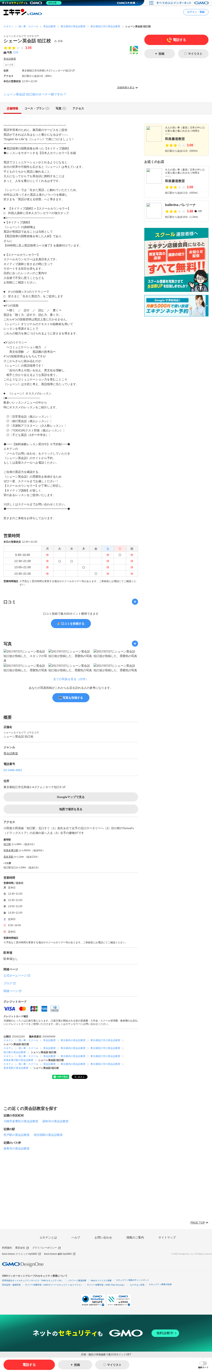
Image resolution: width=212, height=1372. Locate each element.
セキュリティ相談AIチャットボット (132, 1280)
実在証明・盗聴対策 (11, 1285)
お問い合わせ (103, 1237)
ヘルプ (75, 1237)
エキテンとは (48, 1237)
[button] (203, 1364)
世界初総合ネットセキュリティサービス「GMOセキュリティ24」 (32, 1280)
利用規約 (7, 1247)
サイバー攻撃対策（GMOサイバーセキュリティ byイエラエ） (54, 1285)
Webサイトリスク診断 (101, 1280)
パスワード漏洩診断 (77, 1280)
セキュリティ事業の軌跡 (160, 1284)
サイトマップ (167, 1237)
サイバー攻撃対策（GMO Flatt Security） (106, 1285)
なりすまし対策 (137, 1285)
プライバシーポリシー (44, 1247)
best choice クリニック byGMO (19, 1253)
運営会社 (20, 1247)
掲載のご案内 (135, 1237)
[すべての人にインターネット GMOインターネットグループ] (183, 3)
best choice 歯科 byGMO (58, 1253)
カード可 (9, 65)
